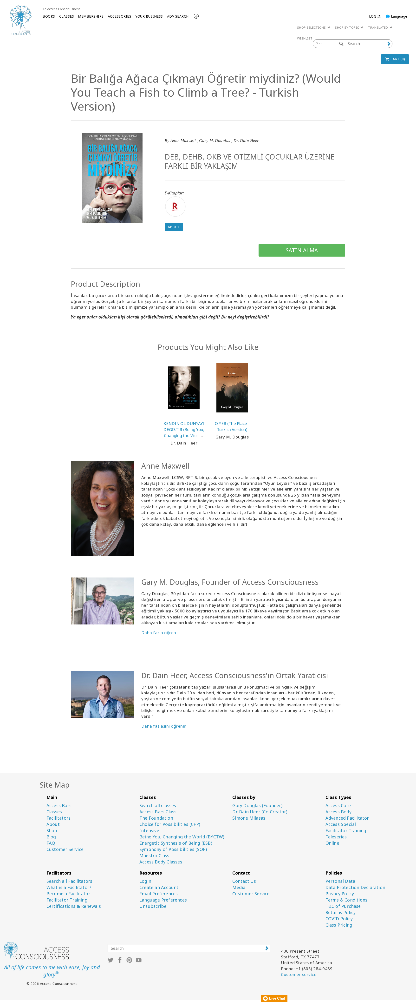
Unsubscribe (152, 906)
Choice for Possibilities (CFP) (169, 824)
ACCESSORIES (119, 16)
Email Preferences (158, 893)
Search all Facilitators (69, 881)
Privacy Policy (339, 893)
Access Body (338, 811)
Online (332, 843)
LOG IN (375, 16)
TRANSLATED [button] (378, 27)
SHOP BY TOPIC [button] (347, 27)
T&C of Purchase (343, 906)
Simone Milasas (248, 818)
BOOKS (49, 16)
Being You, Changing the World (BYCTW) (181, 836)
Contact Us (244, 881)
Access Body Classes (160, 861)
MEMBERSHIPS (91, 16)
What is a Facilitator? (68, 887)
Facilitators (58, 818)
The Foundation (156, 818)
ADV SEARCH (178, 16)
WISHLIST (304, 38)
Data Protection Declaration (355, 887)
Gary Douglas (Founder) (257, 805)
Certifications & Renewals (73, 906)
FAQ (50, 843)
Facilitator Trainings (347, 830)
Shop (51, 830)
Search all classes (157, 805)
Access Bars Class (157, 811)
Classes (54, 811)
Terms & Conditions (346, 899)
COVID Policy (339, 918)
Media (238, 887)
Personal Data (340, 881)
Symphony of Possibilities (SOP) (173, 849)
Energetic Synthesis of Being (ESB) (175, 843)
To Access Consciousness (61, 9)
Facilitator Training (66, 899)
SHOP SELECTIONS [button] (312, 27)
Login (145, 881)
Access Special (340, 824)
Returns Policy (340, 912)
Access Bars (59, 805)
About (174, 227)
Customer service (298, 974)
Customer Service (65, 849)
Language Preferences (163, 899)
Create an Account (158, 887)
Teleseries (336, 836)
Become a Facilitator (68, 893)
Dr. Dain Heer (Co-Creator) (259, 811)
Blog (51, 836)
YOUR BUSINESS (149, 16)
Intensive (149, 830)
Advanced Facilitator (347, 818)
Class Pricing (338, 925)
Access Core (338, 805)
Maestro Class (154, 855)
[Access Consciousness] (20, 20)
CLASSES (66, 16)
